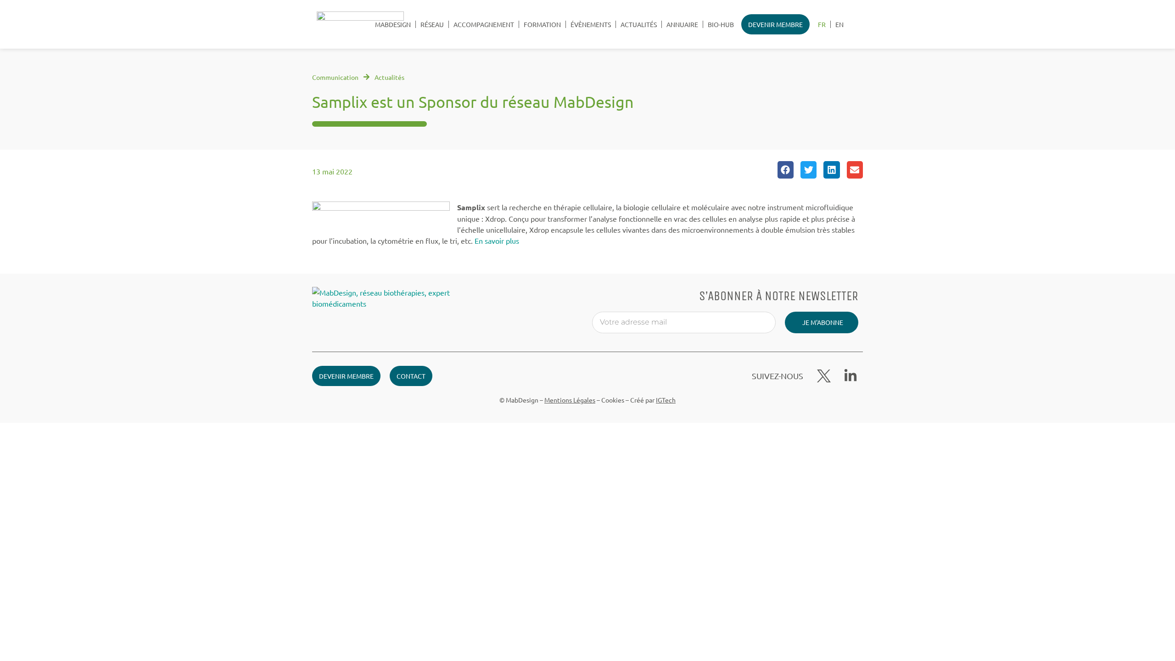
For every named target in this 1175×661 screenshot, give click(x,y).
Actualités (639, 24)
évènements (591, 24)
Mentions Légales (569, 400)
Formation (542, 24)
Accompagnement (483, 24)
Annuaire (682, 24)
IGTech (666, 400)
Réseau (432, 24)
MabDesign (393, 24)
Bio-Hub (721, 24)
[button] (786, 170)
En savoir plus (497, 240)
